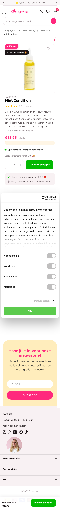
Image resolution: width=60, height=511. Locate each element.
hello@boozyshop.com (14, 425)
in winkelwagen (43, 502)
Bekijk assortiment (4, 10)
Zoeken (53, 21)
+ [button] (20, 165)
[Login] (41, 11)
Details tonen (42, 300)
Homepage (8, 30)
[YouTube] (15, 432)
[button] (3, 3)
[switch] (51, 266)
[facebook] (21, 432)
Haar (18, 30)
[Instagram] (4, 432)
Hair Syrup (11, 97)
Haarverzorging (31, 30)
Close (30, 459)
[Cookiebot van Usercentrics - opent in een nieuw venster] (42, 198)
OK (30, 310)
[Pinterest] (9, 432)
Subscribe (30, 395)
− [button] (9, 165)
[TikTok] (26, 432)
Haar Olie (45, 30)
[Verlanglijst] (48, 49)
